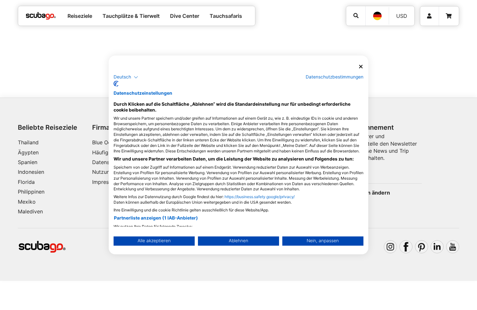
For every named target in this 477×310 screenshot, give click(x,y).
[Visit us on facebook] (405, 246)
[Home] (41, 16)
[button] (126, 77)
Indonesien (31, 172)
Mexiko (27, 201)
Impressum (105, 182)
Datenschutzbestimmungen (334, 76)
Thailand (28, 142)
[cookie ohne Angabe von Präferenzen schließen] (360, 67)
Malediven (30, 211)
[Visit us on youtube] (452, 246)
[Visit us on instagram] (390, 246)
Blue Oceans (107, 142)
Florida (26, 182)
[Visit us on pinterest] (421, 246)
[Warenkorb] (449, 16)
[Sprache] (377, 16)
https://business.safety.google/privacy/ (260, 197)
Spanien (27, 162)
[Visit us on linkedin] (437, 246)
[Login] (429, 16)
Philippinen (31, 191)
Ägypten (28, 152)
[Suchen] (355, 15)
